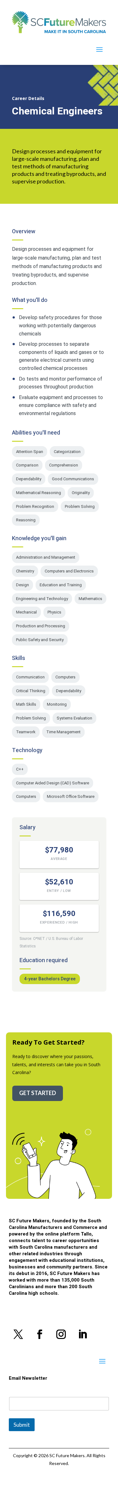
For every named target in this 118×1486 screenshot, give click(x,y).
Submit (22, 1424)
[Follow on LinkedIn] (82, 1334)
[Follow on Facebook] (39, 1334)
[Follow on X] (18, 1334)
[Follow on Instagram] (61, 1334)
